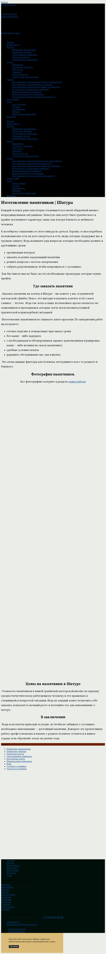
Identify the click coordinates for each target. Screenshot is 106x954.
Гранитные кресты (21, 57)
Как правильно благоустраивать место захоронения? (37, 82)
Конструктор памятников (24, 114)
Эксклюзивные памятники (24, 55)
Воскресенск (7, 887)
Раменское (6, 897)
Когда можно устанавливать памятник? (30, 89)
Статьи (10, 79)
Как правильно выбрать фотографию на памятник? (36, 87)
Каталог (10, 47)
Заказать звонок (8, 5)
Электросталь (7, 907)
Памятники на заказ (10, 33)
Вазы (9, 764)
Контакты (11, 116)
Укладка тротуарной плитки (25, 77)
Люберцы (5, 904)
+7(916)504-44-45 (9, 14)
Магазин (16, 112)
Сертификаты (18, 109)
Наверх (4, 2)
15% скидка (17, 69)
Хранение (17, 72)
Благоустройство (20, 74)
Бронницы (6, 902)
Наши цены (12, 868)
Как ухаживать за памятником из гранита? (32, 84)
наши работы (77, 381)
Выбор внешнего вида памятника (28, 94)
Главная (10, 42)
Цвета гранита (19, 104)
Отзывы (16, 107)
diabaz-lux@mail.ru (9, 16)
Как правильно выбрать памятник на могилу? (33, 97)
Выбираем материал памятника (27, 92)
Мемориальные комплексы (25, 60)
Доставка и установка (22, 67)
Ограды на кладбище (16, 769)
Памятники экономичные (24, 50)
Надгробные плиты (16, 759)
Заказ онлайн (13, 99)
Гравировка (17, 64)
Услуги (10, 62)
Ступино (5, 909)
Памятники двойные (22, 52)
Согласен (14, 946)
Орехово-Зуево (8, 894)
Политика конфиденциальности (22, 924)
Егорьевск (6, 885)
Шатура (4, 892)
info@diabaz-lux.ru (16, 931)
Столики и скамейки (16, 766)
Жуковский (6, 899)
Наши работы (13, 45)
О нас (9, 102)
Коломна (5, 889)
